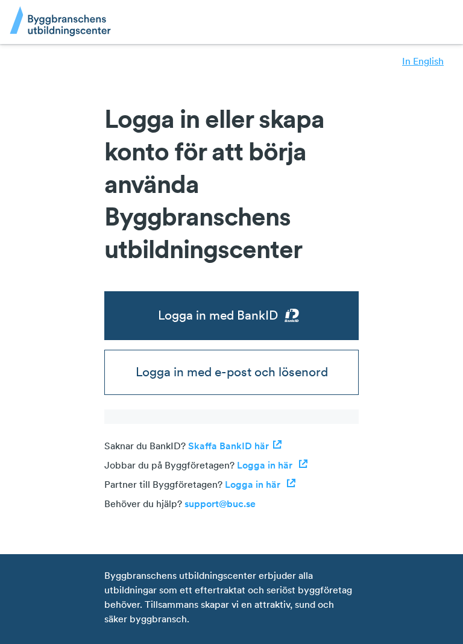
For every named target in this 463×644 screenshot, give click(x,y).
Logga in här (266, 465)
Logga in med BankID (218, 315)
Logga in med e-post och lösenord (232, 372)
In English (423, 61)
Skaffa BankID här (228, 446)
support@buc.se (220, 503)
